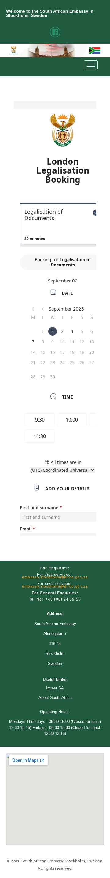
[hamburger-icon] (91, 64)
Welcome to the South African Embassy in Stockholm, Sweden (50, 13)
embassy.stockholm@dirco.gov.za (55, 577)
